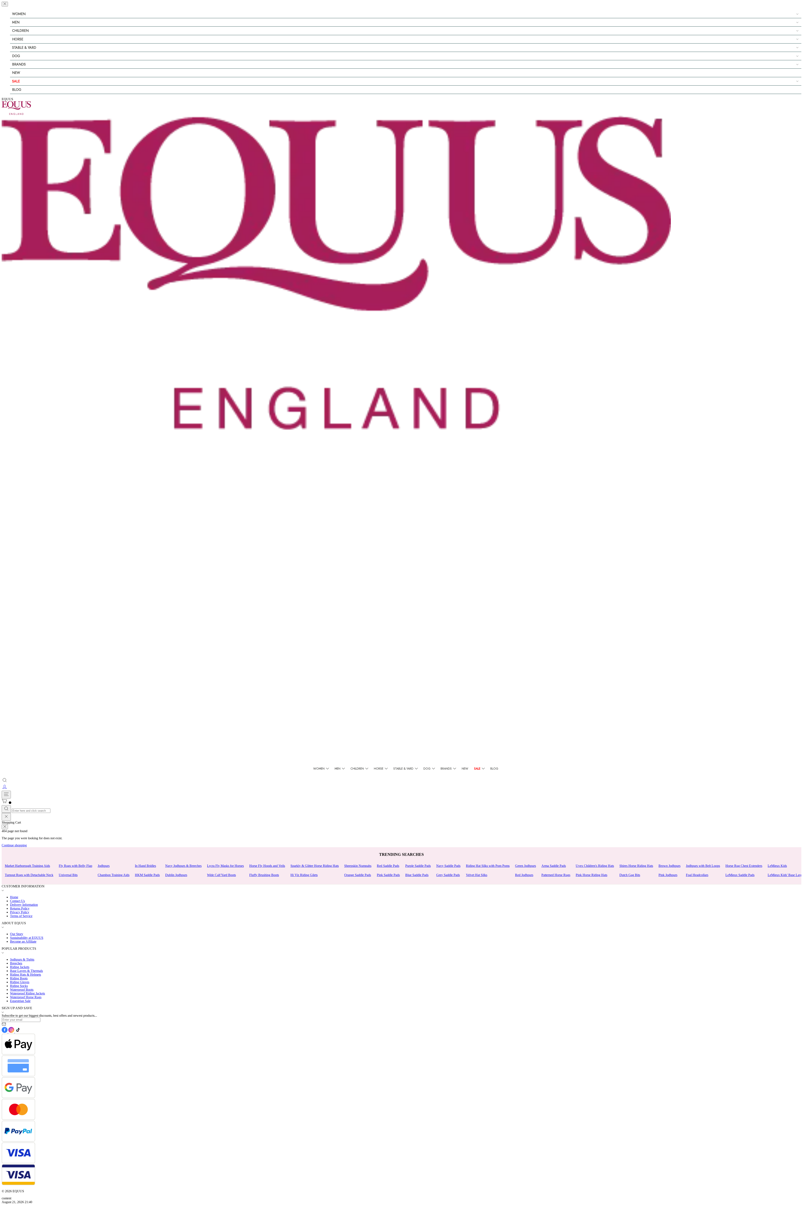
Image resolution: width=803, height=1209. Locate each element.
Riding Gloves (19, 982)
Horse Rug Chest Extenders (743, 866)
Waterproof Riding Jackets (27, 993)
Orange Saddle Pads (357, 875)
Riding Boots (19, 978)
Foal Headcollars (697, 875)
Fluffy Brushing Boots (264, 875)
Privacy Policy (19, 912)
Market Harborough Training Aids (27, 866)
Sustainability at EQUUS (26, 937)
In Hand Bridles (145, 866)
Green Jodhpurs (525, 866)
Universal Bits (68, 875)
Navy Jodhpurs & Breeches (183, 866)
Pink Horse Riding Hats (591, 875)
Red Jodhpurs (524, 875)
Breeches (16, 963)
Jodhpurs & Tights (22, 959)
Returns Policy (19, 908)
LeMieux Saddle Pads (739, 875)
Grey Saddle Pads (448, 875)
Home (14, 897)
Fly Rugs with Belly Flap (75, 866)
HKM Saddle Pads (147, 875)
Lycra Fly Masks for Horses (225, 866)
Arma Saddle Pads (553, 866)
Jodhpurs (104, 866)
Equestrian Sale (20, 1001)
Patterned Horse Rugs (555, 875)
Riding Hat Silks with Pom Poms (488, 866)
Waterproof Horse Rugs (25, 997)
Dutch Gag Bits (629, 875)
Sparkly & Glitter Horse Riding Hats (314, 866)
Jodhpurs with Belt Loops (703, 866)
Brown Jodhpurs (669, 866)
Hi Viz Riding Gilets (304, 875)
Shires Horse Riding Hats (636, 866)
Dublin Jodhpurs (176, 875)
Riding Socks (19, 986)
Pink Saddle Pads (388, 875)
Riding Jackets (19, 967)
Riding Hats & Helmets (25, 974)
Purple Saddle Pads (418, 866)
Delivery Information (24, 904)
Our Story (16, 934)
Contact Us (17, 901)
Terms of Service (21, 916)
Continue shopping (14, 845)
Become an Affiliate (23, 941)
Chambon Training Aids (113, 875)
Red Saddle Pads (388, 866)
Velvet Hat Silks (476, 875)
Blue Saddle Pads (416, 875)
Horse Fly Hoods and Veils (267, 866)
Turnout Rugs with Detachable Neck (29, 875)
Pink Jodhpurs (668, 875)
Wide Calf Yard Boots (221, 875)
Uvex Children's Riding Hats (595, 866)
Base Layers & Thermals (26, 971)
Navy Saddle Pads (448, 866)
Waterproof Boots (21, 989)
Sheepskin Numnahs (357, 866)
